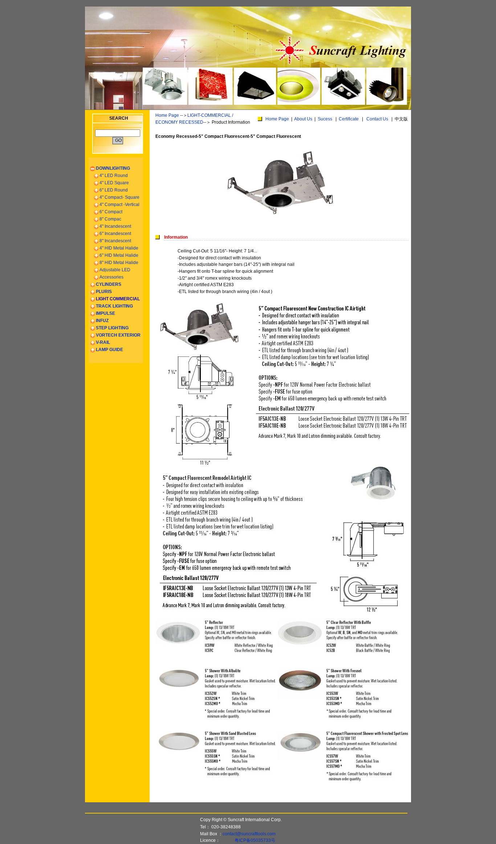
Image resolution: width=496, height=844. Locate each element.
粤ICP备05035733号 (255, 840)
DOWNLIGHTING (113, 168)
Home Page (167, 115)
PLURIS (104, 291)
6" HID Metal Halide (118, 255)
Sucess (325, 119)
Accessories (111, 277)
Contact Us (377, 119)
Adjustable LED (114, 269)
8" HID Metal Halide (118, 262)
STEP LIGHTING (112, 327)
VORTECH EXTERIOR (118, 335)
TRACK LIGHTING (114, 306)
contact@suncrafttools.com (249, 833)
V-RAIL (103, 342)
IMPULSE (105, 313)
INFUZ (102, 320)
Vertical (119, 204)
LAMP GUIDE (109, 349)
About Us (303, 119)
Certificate (349, 119)
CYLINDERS (108, 284)
